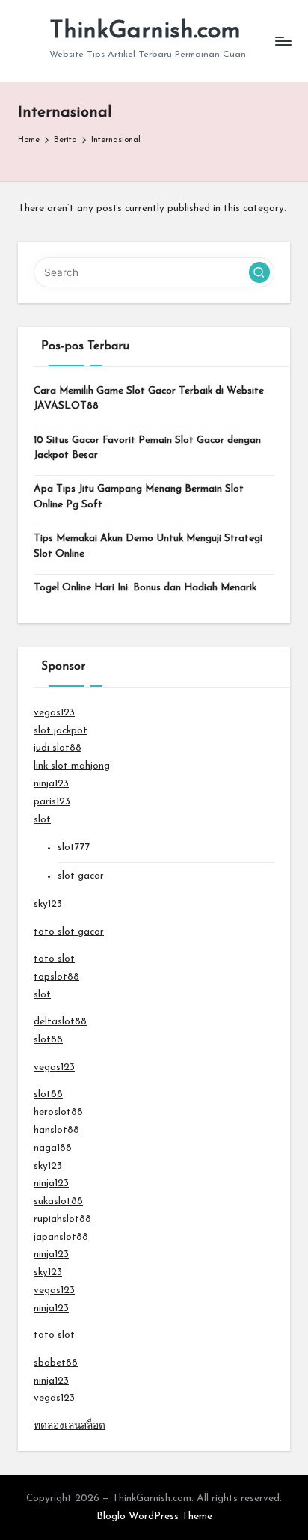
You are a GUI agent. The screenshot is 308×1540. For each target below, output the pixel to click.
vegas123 (54, 713)
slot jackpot (60, 731)
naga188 (53, 1148)
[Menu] (282, 41)
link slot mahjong (72, 766)
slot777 (74, 847)
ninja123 (51, 784)
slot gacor (81, 876)
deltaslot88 (60, 1022)
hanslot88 (56, 1130)
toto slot (54, 959)
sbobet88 (56, 1363)
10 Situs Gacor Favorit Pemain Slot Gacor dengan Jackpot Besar (147, 448)
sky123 (48, 904)
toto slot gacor (69, 932)
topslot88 (56, 977)
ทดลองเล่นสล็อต (69, 1426)
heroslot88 (58, 1112)
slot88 (48, 1040)
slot (42, 820)
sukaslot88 (58, 1201)
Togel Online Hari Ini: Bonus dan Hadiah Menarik (145, 588)
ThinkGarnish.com (145, 31)
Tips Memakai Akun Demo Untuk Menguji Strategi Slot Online (148, 546)
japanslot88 (61, 1237)
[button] (259, 272)
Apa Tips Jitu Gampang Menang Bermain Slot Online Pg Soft (139, 496)
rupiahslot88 (62, 1219)
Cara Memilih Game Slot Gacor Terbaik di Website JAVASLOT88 (149, 398)
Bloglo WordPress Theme (154, 1516)
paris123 (52, 802)
